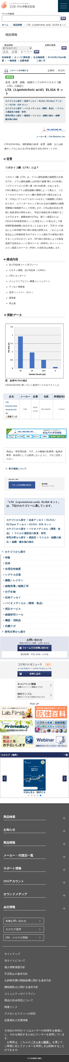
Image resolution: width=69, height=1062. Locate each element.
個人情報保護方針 (14, 967)
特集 (7, 557)
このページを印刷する (19, 70)
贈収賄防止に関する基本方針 (21, 987)
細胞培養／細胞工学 (17, 586)
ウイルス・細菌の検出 (43, 115)
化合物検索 (39, 57)
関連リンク (10, 1007)
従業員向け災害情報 (16, 1020)
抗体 (7, 563)
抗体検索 (6, 57)
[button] (64, 778)
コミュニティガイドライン (20, 993)
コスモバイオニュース (42, 668)
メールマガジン (24, 668)
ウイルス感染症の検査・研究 (30, 533)
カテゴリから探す (13, 101)
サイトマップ (12, 954)
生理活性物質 (13, 568)
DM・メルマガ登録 (17, 937)
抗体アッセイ (30, 101)
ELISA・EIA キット (19, 105)
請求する (41, 792)
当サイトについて (14, 960)
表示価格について (18, 468)
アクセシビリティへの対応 (20, 1013)
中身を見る (29, 792)
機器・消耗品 (13, 620)
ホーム (5, 25)
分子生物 (10, 591)
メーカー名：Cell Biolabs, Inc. (51, 136)
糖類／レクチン (14, 580)
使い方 (42, 60)
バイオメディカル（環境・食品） (40, 108)
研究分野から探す (13, 115)
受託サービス (13, 608)
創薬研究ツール (14, 614)
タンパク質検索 (22, 57)
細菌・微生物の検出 (23, 541)
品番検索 (24, 60)
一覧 (65, 755)
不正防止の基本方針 (16, 973)
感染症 (27, 115)
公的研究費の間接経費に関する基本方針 (28, 980)
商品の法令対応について (18, 1000)
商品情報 (17, 25)
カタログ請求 (13, 929)
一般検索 (12, 60)
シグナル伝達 (13, 574)
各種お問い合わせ (16, 921)
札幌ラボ (10, 625)
